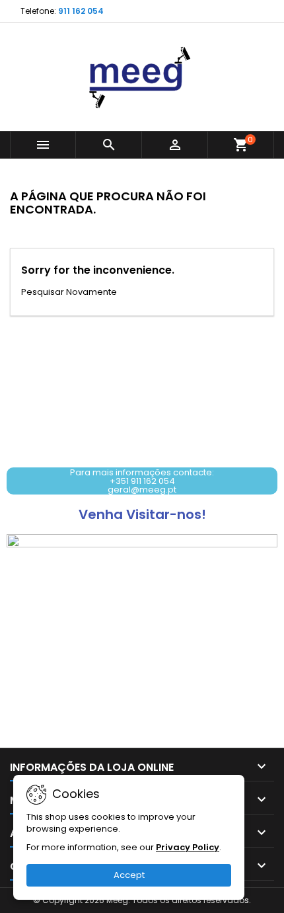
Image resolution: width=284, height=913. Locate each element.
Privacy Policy (187, 847)
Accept (129, 875)
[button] (142, 481)
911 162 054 (81, 11)
